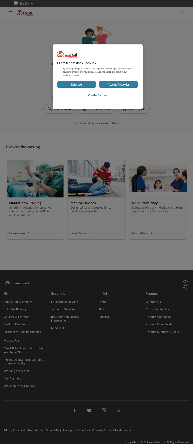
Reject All (76, 84)
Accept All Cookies (118, 84)
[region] (98, 76)
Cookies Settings (97, 95)
